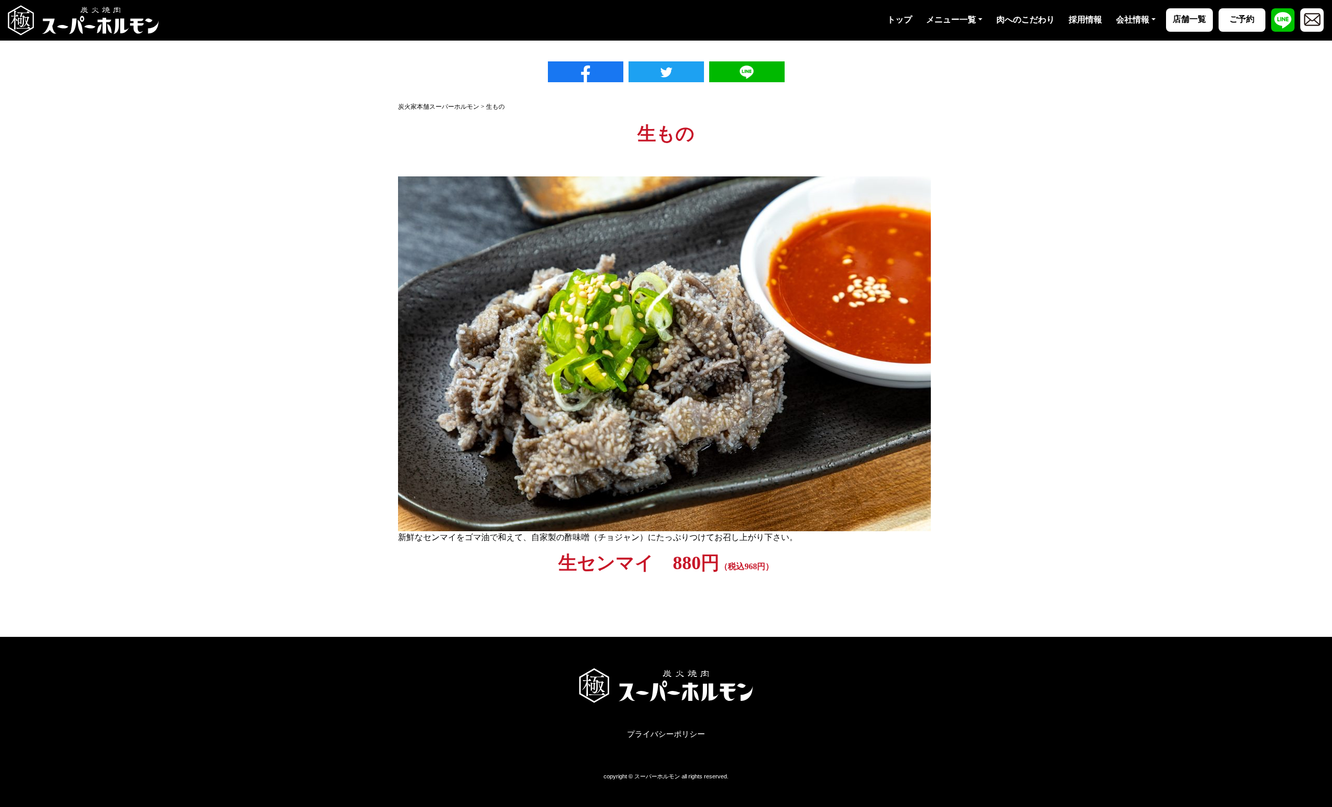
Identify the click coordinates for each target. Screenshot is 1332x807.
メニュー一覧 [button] (951, 19)
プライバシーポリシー (666, 733)
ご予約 (1241, 19)
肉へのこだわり (1025, 19)
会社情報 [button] (1132, 19)
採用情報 (1085, 19)
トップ (899, 19)
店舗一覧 (1189, 19)
